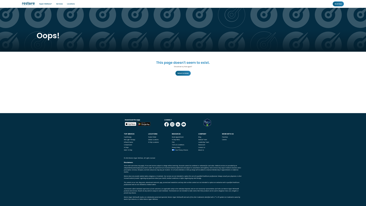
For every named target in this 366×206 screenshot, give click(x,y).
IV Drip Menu (176, 139)
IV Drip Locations (153, 142)
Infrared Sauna (128, 142)
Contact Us (201, 147)
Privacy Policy (176, 147)
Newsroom (201, 145)
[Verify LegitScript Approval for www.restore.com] (207, 123)
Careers (224, 139)
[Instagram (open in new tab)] (172, 124)
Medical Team (202, 139)
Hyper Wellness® (45, 4)
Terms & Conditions (178, 145)
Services (59, 4)
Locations (71, 4)
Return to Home (183, 73)
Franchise (225, 137)
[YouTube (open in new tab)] (183, 124)
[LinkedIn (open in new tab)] (178, 124)
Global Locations (153, 139)
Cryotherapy (127, 137)
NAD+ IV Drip (128, 150)
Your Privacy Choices (181, 150)
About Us (201, 150)
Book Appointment (178, 137)
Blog (199, 137)
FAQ (173, 142)
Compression (128, 145)
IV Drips (126, 147)
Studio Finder (152, 137)
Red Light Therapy (129, 139)
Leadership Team (203, 142)
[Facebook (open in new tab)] (166, 124)
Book (338, 4)
